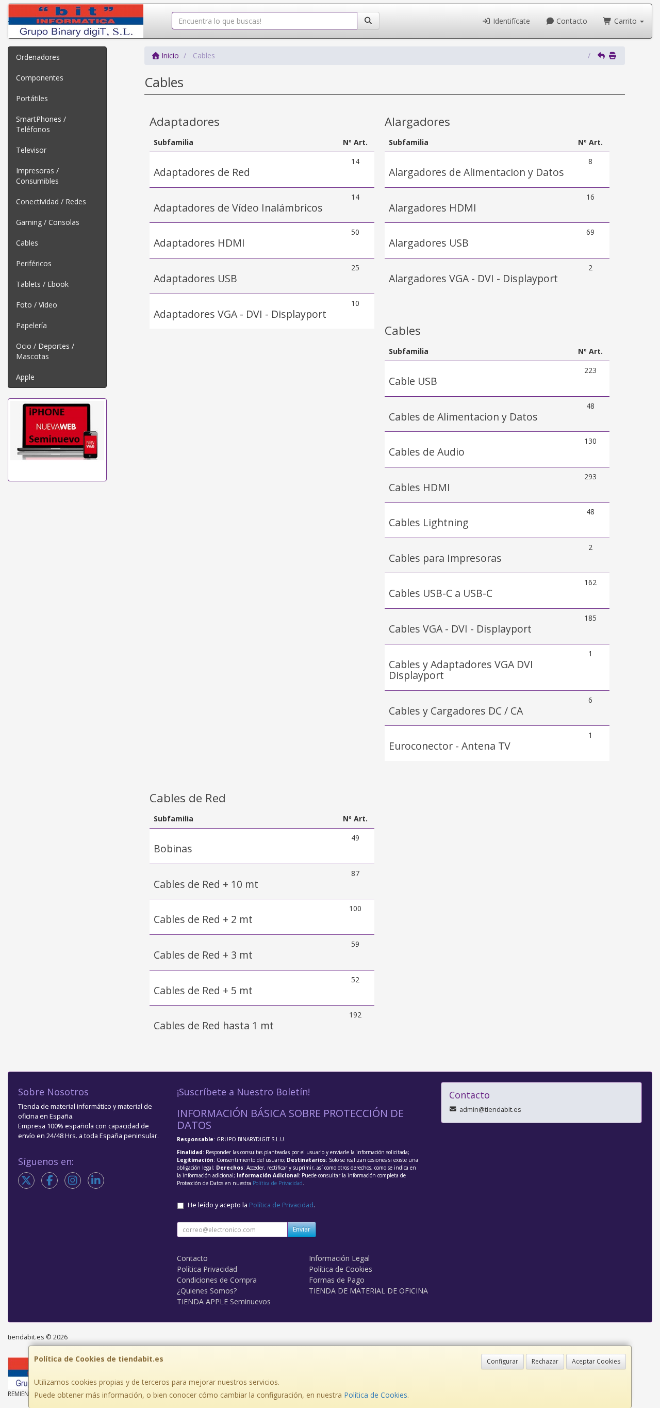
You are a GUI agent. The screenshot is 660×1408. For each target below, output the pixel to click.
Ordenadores (38, 57)
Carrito (625, 21)
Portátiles (32, 98)
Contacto (570, 21)
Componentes (39, 78)
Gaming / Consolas (47, 222)
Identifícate (510, 21)
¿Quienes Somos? (207, 1291)
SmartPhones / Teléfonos (41, 124)
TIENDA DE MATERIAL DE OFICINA (368, 1291)
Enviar (301, 1229)
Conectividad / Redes (51, 201)
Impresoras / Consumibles (37, 176)
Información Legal (339, 1258)
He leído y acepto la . (251, 1205)
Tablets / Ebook (42, 284)
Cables (27, 243)
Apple (25, 377)
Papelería (31, 325)
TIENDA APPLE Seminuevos (224, 1301)
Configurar (502, 1361)
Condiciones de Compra (217, 1280)
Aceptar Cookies (596, 1361)
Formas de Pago (337, 1280)
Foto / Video (36, 305)
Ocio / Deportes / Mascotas (45, 351)
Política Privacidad (207, 1269)
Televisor (31, 150)
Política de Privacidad (278, 1183)
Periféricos (34, 263)
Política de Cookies (375, 1395)
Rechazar (545, 1361)
